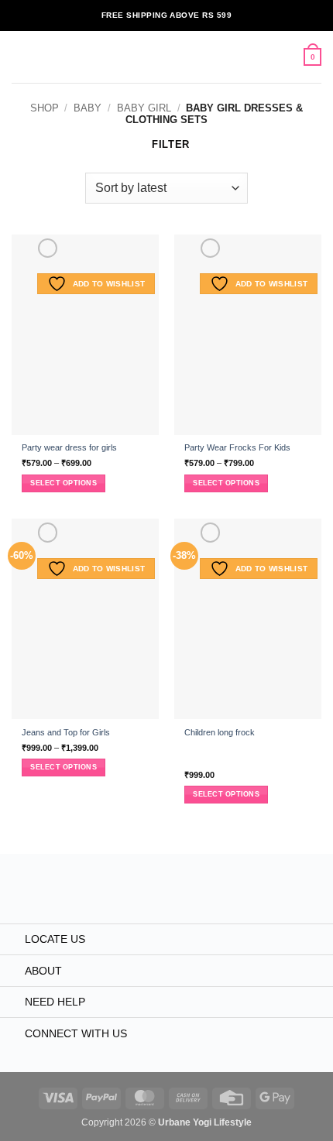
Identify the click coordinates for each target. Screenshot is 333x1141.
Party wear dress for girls (69, 447)
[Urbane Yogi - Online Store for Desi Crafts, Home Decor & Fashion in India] (167, 57)
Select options (63, 483)
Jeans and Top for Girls (66, 732)
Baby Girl (144, 108)
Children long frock (219, 732)
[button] (19, 57)
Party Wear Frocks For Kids (237, 447)
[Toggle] (12, 940)
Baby (87, 108)
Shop (44, 108)
